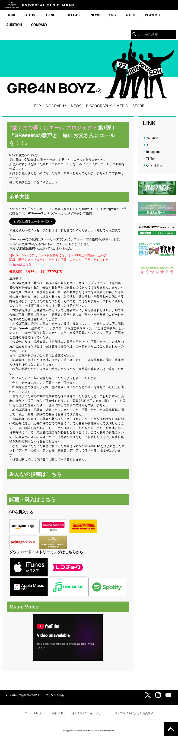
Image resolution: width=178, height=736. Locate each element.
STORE (130, 15)
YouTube (152, 138)
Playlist (152, 15)
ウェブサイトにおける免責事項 (133, 713)
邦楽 (61, 695)
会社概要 (57, 713)
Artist (31, 15)
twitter (148, 695)
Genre (51, 15)
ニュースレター (34, 713)
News (95, 15)
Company (39, 24)
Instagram (153, 152)
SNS (112, 15)
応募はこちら (22, 264)
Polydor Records (28, 695)
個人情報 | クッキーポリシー (89, 713)
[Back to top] (171, 729)
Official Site (154, 165)
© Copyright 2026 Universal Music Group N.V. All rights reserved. (89, 730)
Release (74, 15)
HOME (11, 15)
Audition (14, 24)
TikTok (150, 158)
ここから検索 (134, 34)
